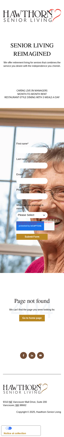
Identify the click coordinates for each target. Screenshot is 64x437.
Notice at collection (15, 433)
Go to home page (32, 318)
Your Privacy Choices (24, 428)
